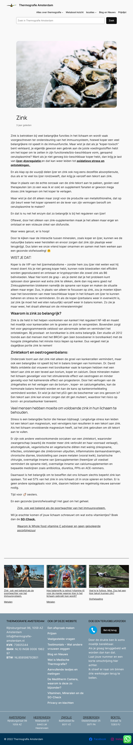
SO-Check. (28, 519)
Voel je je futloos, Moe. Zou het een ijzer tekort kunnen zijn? (107, 592)
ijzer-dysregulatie (29, 161)
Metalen (8, 601)
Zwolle (66, 717)
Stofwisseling (96, 598)
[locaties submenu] (96, 12)
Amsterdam (17, 717)
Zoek (111, 20)
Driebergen (91, 717)
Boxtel (116, 717)
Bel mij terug (110, 630)
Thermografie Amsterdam (36, 5)
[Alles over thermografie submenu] (62, 12)
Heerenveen (41, 717)
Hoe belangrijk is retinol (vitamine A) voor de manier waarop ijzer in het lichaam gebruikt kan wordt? (66, 593)
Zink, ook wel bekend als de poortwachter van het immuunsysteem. (61, 508)
